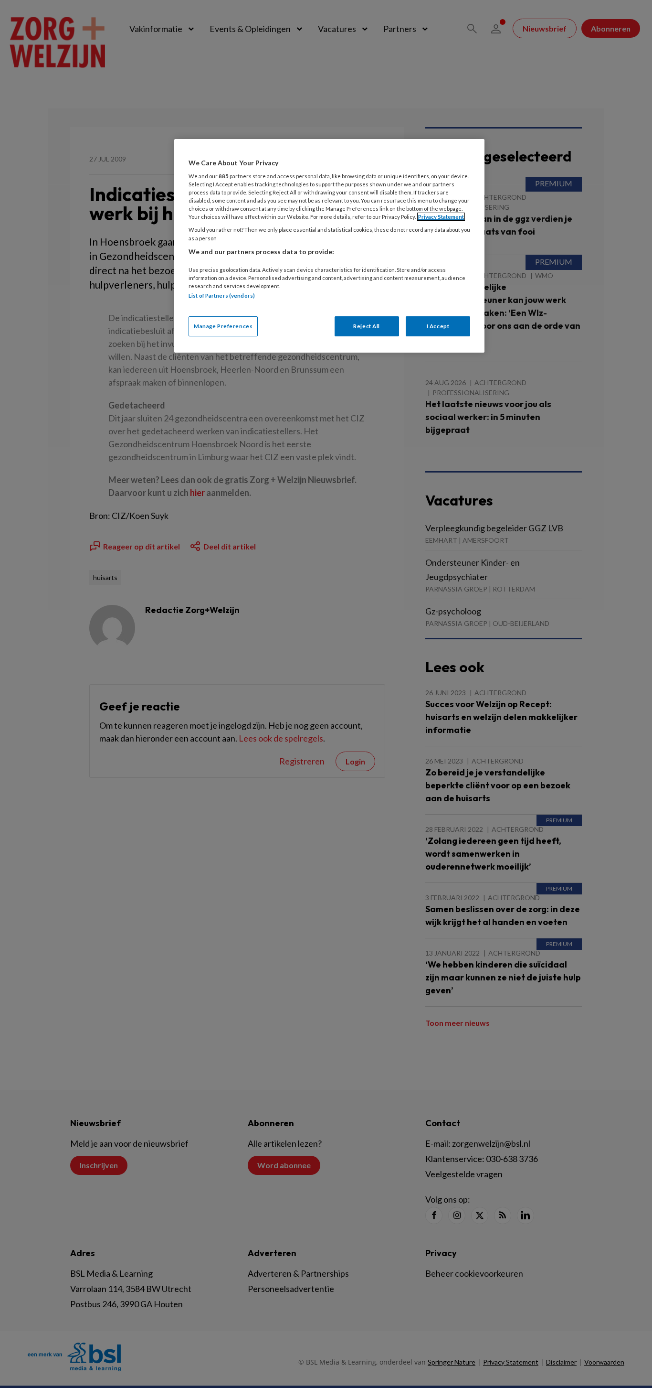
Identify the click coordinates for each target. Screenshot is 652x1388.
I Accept (438, 326)
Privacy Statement (441, 217)
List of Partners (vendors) (222, 295)
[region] (329, 246)
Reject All (366, 326)
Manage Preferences (223, 326)
